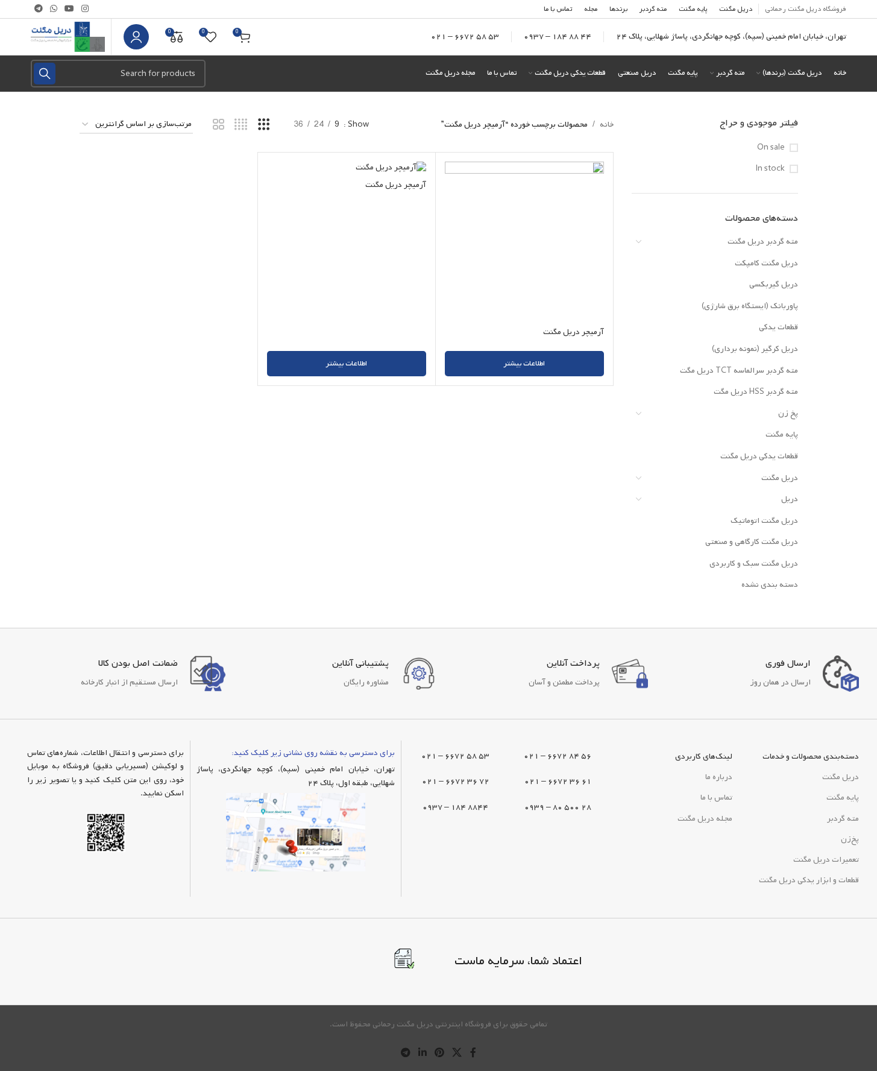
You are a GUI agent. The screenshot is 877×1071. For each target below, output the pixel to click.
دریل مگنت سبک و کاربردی (753, 563)
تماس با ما (716, 797)
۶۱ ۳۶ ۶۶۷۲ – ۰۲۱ (557, 781)
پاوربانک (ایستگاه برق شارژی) (750, 306)
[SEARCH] (44, 73)
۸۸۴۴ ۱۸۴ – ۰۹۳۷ (455, 807)
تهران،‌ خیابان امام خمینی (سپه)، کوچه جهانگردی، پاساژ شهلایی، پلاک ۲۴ (731, 36)
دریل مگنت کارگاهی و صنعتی (751, 542)
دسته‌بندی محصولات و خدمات (810, 756)
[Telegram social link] (38, 9)
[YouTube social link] (69, 9)
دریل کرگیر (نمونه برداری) (755, 349)
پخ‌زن (850, 839)
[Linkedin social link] (422, 1053)
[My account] (136, 37)
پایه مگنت (781, 434)
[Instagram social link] (85, 9)
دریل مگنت (779, 478)
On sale (771, 148)
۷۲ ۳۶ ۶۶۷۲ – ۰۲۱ (455, 781)
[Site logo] (67, 37)
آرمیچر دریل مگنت (573, 332)
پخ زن (788, 413)
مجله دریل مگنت (704, 818)
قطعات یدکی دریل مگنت (759, 456)
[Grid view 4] (240, 125)
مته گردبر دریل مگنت (763, 241)
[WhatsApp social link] (53, 9)
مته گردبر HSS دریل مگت (756, 391)
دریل (789, 499)
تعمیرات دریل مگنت (826, 859)
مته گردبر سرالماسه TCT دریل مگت (739, 370)
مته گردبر (843, 818)
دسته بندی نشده (769, 584)
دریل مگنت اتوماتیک (764, 520)
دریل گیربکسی (773, 284)
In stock (770, 169)
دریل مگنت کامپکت (766, 263)
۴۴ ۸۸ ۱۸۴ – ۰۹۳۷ (557, 36)
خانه (607, 124)
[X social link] (457, 1053)
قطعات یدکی (778, 327)
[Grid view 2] (218, 125)
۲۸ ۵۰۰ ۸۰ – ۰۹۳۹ (557, 807)
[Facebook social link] (473, 1053)
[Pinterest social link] (439, 1053)
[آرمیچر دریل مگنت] (524, 241)
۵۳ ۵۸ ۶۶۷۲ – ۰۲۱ (465, 36)
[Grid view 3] (263, 125)
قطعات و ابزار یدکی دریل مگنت (809, 880)
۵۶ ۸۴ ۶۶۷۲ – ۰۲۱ (557, 756)
